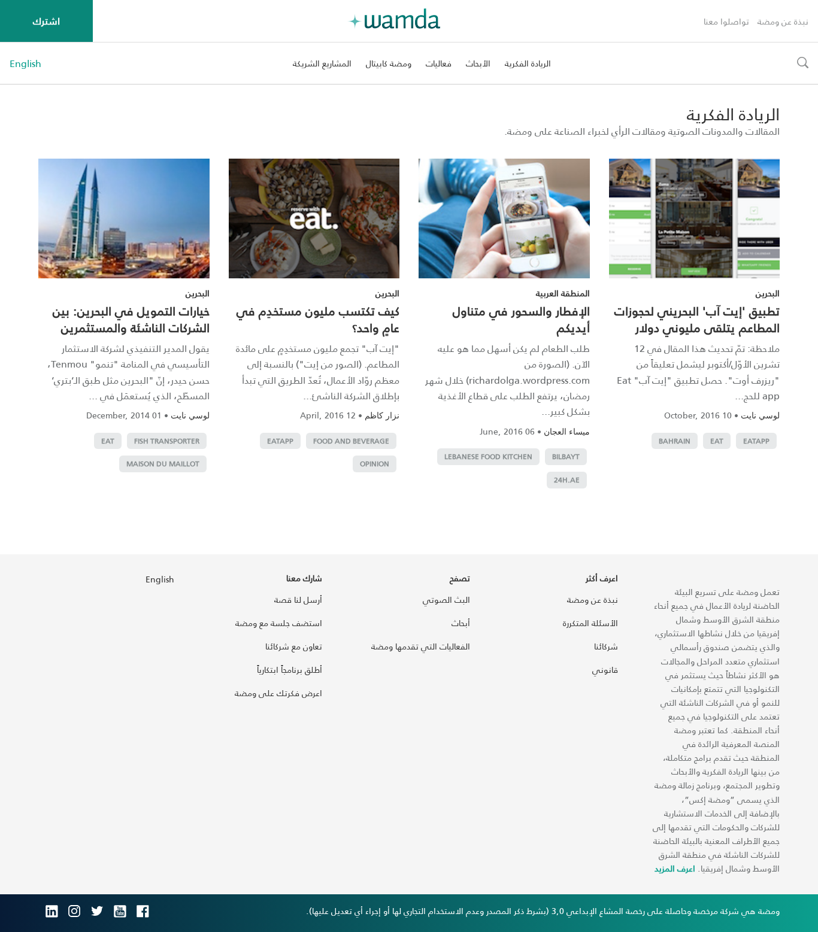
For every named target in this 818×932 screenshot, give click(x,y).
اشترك (46, 20)
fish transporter (166, 441)
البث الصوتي (446, 599)
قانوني (605, 669)
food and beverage (351, 441)
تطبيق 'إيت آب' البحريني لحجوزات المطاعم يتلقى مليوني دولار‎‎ (697, 319)
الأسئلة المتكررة (590, 623)
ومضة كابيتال (388, 63)
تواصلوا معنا (726, 21)
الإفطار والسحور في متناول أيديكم (521, 319)
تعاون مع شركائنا (293, 646)
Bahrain (674, 441)
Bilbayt (566, 456)
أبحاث (461, 623)
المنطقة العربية (563, 293)
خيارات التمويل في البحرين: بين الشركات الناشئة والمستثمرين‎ (131, 319)
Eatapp (756, 441)
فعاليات (439, 63)
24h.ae (567, 480)
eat (716, 441)
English (25, 63)
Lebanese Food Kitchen (488, 456)
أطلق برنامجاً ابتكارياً (289, 669)
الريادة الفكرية (528, 63)
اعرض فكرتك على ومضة (278, 693)
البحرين (768, 293)
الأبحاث (478, 63)
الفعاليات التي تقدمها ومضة (420, 646)
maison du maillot (162, 463)
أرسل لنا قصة (298, 599)
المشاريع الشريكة (322, 63)
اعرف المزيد (675, 868)
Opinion (374, 463)
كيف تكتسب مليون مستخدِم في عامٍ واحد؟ (318, 319)
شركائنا (606, 646)
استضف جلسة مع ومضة (278, 623)
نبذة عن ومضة (783, 21)
